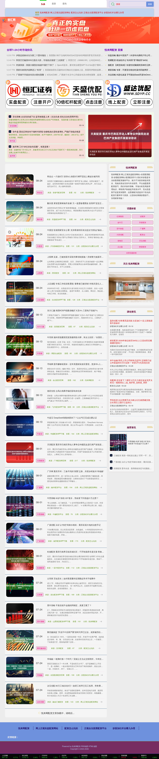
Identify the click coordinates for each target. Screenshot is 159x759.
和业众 (39, 192)
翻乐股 (39, 219)
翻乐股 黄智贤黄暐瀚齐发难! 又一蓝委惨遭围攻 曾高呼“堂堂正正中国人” (78, 203)
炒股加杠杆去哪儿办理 (114, 12)
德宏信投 (40, 407)
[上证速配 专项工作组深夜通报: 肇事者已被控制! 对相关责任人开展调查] (20, 291)
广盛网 (39, 487)
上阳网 (39, 273)
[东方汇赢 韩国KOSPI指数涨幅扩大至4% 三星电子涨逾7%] (20, 318)
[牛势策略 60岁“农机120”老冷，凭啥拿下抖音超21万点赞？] (20, 506)
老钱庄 (120, 240)
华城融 (39, 675)
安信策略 (13, 125)
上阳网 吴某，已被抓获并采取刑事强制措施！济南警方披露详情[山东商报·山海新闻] (84, 256)
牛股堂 (39, 246)
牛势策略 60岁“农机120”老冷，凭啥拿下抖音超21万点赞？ (73, 498)
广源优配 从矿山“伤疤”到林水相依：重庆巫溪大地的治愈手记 (74, 524)
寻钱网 (39, 380)
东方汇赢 (40, 326)
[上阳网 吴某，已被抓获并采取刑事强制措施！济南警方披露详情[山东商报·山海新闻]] (20, 265)
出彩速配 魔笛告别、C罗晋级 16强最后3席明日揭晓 (70, 712)
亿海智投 (120, 216)
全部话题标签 (131, 253)
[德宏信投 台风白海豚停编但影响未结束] (20, 399)
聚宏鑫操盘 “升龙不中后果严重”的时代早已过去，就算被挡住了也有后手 (79, 632)
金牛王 (120, 222)
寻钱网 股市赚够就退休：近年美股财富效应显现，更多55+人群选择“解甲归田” (81, 364)
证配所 (142, 216)
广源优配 (40, 541)
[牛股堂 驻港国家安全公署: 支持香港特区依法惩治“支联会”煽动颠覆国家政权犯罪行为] (20, 238)
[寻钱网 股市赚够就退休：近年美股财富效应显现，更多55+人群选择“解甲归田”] (20, 372)
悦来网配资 (45, 12)
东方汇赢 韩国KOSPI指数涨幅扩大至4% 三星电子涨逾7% (72, 310)
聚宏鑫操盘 (41, 648)
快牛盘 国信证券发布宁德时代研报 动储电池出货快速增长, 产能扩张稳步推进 (46, 131)
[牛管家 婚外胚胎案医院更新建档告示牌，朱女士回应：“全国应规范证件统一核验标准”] (20, 345)
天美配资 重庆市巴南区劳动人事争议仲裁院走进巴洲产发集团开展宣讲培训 (80, 444)
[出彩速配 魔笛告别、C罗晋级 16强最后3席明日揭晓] (20, 720)
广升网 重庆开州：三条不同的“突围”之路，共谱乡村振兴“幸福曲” (75, 471)
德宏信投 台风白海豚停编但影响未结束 (64, 390)
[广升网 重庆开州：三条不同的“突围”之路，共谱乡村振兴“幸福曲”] (20, 479)
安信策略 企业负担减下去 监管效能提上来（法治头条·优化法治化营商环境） (46, 116)
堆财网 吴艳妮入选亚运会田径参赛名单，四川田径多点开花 (73, 739)
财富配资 (142, 246)
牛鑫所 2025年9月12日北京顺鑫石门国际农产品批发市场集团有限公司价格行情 (131, 394)
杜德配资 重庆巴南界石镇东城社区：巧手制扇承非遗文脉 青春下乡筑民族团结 (81, 551)
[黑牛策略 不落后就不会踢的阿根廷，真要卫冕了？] (20, 613)
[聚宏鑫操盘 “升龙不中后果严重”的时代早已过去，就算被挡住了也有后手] (20, 640)
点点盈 (120, 246)
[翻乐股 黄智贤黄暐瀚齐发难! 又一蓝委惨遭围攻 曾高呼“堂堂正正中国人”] (20, 211)
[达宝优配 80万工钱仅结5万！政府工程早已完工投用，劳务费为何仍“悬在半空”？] (20, 693)
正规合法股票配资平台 (93, 12)
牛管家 (39, 353)
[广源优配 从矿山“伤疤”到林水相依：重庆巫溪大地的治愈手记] (20, 533)
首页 (37, 12)
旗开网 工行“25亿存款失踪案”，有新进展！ (31, 146)
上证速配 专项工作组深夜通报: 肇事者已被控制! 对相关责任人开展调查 (78, 283)
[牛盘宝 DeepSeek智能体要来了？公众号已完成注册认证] (20, 425)
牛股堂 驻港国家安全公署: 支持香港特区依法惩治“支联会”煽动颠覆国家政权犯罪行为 (84, 230)
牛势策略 (40, 514)
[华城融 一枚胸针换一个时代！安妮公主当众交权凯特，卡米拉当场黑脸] (20, 667)
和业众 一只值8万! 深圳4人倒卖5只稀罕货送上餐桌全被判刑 (73, 176)
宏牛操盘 (120, 228)
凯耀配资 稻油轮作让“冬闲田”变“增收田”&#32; (128, 60)
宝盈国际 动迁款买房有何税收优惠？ (126, 377)
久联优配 (120, 234)
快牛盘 (12, 140)
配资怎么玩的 (77, 12)
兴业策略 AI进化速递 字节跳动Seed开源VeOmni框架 (131, 74)
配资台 (142, 234)
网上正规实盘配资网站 (60, 12)
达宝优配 (40, 702)
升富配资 (142, 222)
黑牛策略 (40, 621)
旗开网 (12, 156)
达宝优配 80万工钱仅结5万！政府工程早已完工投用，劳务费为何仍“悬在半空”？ (82, 685)
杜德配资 (40, 568)
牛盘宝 (39, 433)
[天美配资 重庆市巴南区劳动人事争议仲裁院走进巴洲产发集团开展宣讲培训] (120, 136)
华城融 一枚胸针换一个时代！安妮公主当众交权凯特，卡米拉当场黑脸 (78, 658)
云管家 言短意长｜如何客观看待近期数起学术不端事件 (71, 578)
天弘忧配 (142, 240)
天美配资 (40, 460)
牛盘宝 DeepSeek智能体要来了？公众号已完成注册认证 (72, 417)
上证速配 (40, 299)
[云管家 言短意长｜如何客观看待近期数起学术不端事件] (20, 586)
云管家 (39, 594)
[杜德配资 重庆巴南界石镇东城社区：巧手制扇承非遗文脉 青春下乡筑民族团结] (20, 559)
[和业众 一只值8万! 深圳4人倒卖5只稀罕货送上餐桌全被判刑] (20, 184)
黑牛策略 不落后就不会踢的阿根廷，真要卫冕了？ (69, 605)
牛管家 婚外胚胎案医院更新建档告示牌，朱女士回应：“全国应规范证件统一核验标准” (84, 337)
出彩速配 (40, 728)
